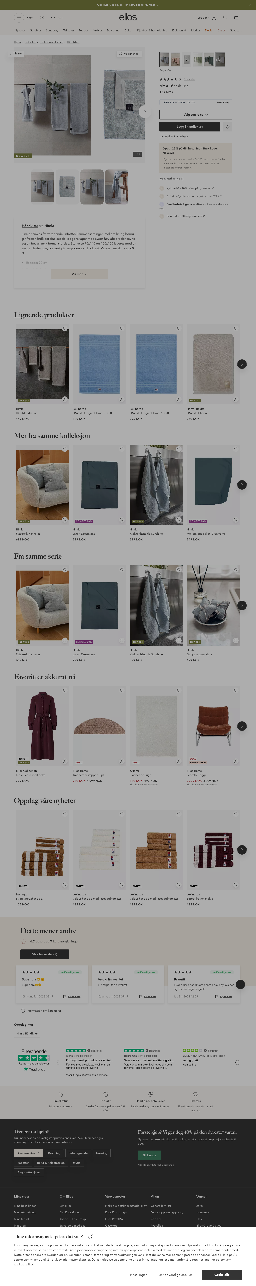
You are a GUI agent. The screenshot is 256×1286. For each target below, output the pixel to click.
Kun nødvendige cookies (174, 1275)
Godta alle (222, 1275)
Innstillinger (138, 1275)
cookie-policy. (23, 1264)
